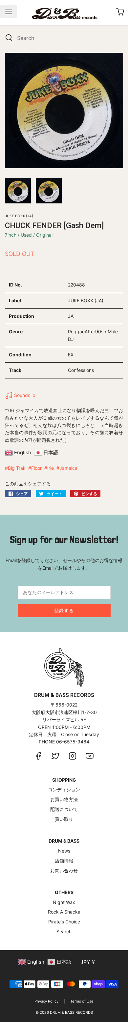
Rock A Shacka (64, 912)
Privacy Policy (46, 1001)
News (64, 851)
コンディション (64, 789)
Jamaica (68, 468)
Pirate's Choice (64, 921)
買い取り (64, 819)
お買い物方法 (64, 799)
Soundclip (24, 395)
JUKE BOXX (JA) (19, 216)
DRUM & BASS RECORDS (71, 1012)
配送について (64, 809)
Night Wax (64, 902)
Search (64, 931)
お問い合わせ (64, 870)
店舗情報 (64, 860)
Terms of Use (82, 1001)
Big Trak (17, 468)
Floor (36, 468)
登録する (64, 610)
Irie (50, 468)
